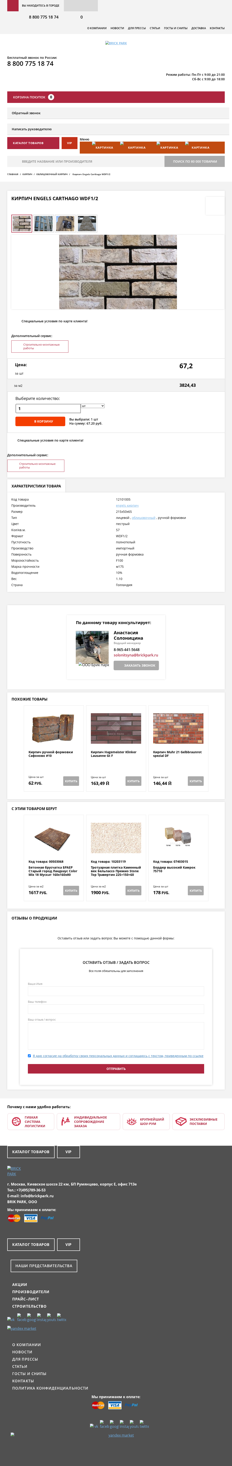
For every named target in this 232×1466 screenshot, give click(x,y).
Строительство (29, 1306)
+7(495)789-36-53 (31, 1190)
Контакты (217, 28)
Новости (117, 28)
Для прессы (137, 28)
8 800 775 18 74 (43, 17)
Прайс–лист (25, 1299)
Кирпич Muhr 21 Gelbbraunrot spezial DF (177, 754)
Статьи (155, 28)
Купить (71, 781)
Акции (19, 1284)
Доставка (198, 28)
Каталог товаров (31, 1151)
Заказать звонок (139, 665)
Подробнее (54, 739)
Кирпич (27, 174)
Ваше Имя (35, 984)
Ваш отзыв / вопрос (42, 1019)
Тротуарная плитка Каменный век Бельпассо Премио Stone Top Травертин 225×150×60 (116, 871)
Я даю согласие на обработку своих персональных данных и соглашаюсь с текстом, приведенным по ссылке (118, 1056)
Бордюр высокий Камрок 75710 (174, 869)
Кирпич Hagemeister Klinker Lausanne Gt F (113, 754)
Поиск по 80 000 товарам (195, 161)
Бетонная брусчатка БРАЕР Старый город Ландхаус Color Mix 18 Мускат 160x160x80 (53, 871)
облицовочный (143, 518)
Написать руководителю (32, 129)
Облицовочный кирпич (52, 174)
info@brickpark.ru (37, 1195)
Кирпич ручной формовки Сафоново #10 (51, 754)
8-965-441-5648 (127, 649)
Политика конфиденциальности (50, 1388)
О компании (97, 28)
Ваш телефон (37, 1002)
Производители (31, 1291)
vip (69, 143)
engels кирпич (127, 505)
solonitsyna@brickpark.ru (136, 655)
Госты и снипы (176, 28)
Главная (12, 174)
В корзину (43, 421)
